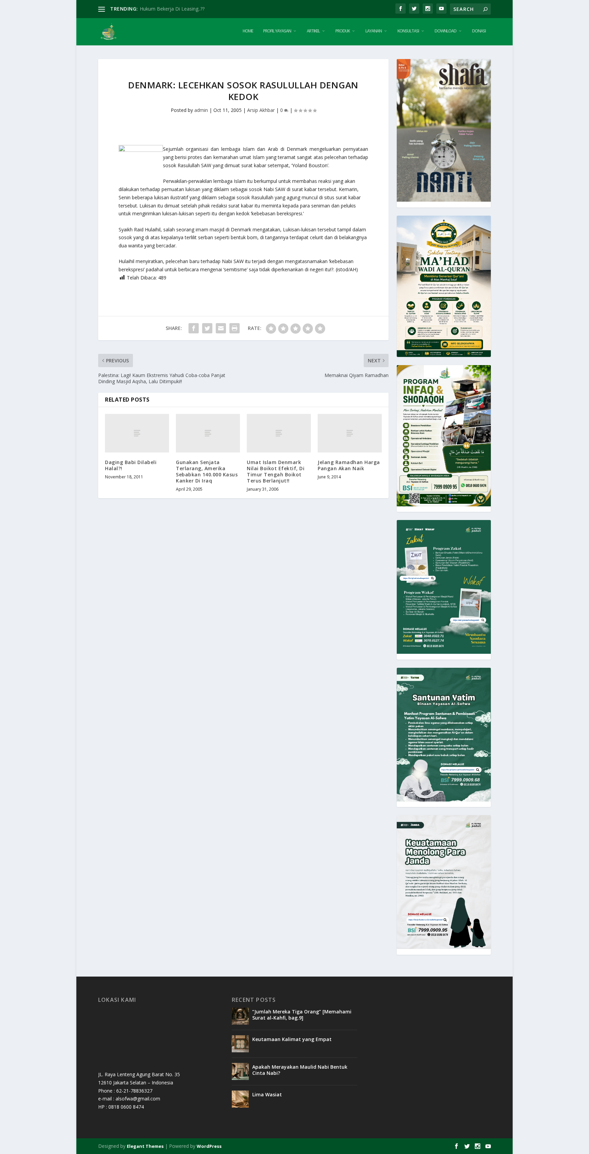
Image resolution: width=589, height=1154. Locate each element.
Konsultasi (408, 31)
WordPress (209, 1146)
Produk (342, 31)
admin (201, 110)
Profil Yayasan (277, 31)
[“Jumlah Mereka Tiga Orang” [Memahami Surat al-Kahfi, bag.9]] (240, 1016)
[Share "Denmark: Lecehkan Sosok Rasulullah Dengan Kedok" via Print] (234, 328)
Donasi (479, 31)
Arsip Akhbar (261, 110)
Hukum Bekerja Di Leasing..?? (172, 8)
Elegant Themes (145, 1146)
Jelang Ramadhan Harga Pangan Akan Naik (349, 465)
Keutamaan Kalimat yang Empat (292, 1039)
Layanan (373, 31)
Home (248, 31)
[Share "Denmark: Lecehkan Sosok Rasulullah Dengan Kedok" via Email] (221, 328)
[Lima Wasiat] (240, 1099)
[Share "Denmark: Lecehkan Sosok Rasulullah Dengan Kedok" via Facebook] (193, 328)
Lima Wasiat (267, 1094)
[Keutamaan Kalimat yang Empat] (240, 1043)
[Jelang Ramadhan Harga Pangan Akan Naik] (350, 433)
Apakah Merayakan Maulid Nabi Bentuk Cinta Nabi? (299, 1070)
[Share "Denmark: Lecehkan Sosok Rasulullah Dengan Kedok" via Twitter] (207, 328)
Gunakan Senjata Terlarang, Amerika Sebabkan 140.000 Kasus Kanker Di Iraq (207, 471)
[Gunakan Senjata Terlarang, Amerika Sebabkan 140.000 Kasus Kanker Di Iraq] (208, 433)
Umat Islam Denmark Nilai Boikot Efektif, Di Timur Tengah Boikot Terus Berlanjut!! (275, 471)
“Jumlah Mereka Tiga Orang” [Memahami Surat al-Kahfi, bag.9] (301, 1014)
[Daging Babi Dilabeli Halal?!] (137, 433)
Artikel (313, 31)
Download (445, 31)
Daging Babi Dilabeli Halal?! (130, 465)
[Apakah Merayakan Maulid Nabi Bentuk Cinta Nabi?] (240, 1071)
